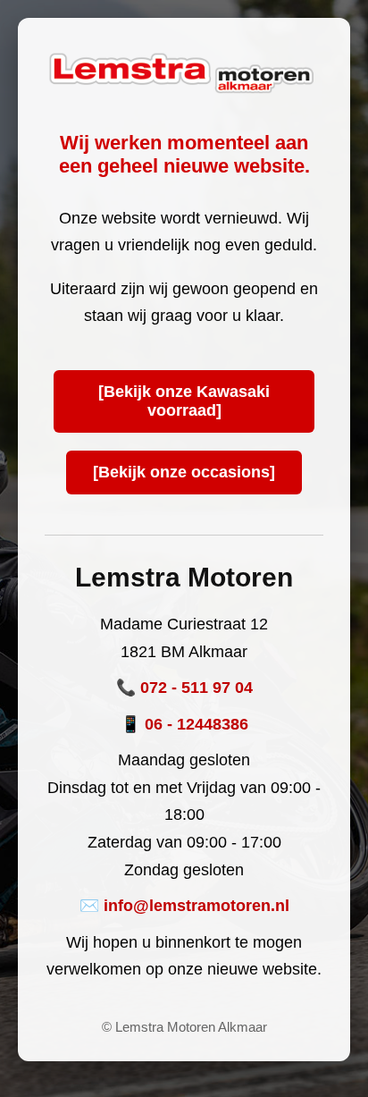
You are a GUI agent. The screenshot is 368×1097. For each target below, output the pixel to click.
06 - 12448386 (196, 724)
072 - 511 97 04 (196, 687)
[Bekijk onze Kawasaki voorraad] (184, 401)
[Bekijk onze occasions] (184, 472)
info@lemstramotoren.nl (196, 906)
